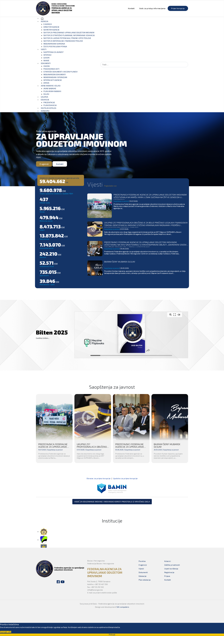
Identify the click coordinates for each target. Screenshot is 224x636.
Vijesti (141, 568)
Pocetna (142, 561)
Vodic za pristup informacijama (152, 8)
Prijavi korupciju (178, 8)
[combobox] (144, 64)
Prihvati (112, 635)
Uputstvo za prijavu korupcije (125, 478)
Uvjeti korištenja (171, 568)
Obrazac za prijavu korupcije (98, 478)
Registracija (169, 572)
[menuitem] (42, 18)
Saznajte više (5, 632)
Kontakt (131, 8)
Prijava (167, 576)
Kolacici (167, 561)
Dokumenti (143, 572)
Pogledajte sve (110, 186)
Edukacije (142, 576)
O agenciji (44, 164)
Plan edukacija (144, 580)
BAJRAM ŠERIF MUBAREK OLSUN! (119, 261)
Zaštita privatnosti (172, 565)
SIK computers (123, 607)
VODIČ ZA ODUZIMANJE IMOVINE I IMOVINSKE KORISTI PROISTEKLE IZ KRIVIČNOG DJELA (112, 501)
